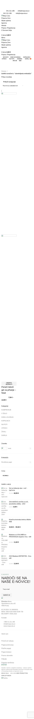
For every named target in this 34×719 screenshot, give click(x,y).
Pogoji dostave (6, 652)
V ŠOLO (4, 413)
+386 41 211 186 (9, 622)
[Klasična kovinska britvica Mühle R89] (4, 525)
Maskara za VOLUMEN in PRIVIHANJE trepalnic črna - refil (20, 536)
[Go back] (3, 63)
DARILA (4, 435)
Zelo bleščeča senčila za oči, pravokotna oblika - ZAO (18, 503)
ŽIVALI (3, 431)
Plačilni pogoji (6, 648)
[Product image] (9, 305)
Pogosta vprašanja (7, 662)
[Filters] (2, 681)
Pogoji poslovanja (7, 645)
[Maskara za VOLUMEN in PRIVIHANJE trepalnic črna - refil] (4, 543)
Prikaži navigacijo (9, 82)
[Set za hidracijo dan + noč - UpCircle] (4, 492)
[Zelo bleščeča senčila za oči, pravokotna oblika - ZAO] (4, 508)
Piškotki (4, 659)
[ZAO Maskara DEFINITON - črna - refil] (4, 560)
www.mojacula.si (9, 626)
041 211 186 (10, 11)
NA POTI (4, 424)
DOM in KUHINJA (7, 417)
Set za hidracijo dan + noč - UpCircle (18, 489)
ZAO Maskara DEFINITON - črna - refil (20, 557)
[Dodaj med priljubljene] (9, 379)
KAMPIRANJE (6, 410)
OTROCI (4, 428)
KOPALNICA (5, 421)
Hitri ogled (3, 379)
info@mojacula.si (23, 11)
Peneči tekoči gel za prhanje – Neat (8, 390)
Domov (4, 71)
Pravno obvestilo (7, 655)
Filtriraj (5, 475)
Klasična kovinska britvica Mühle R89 (20, 520)
